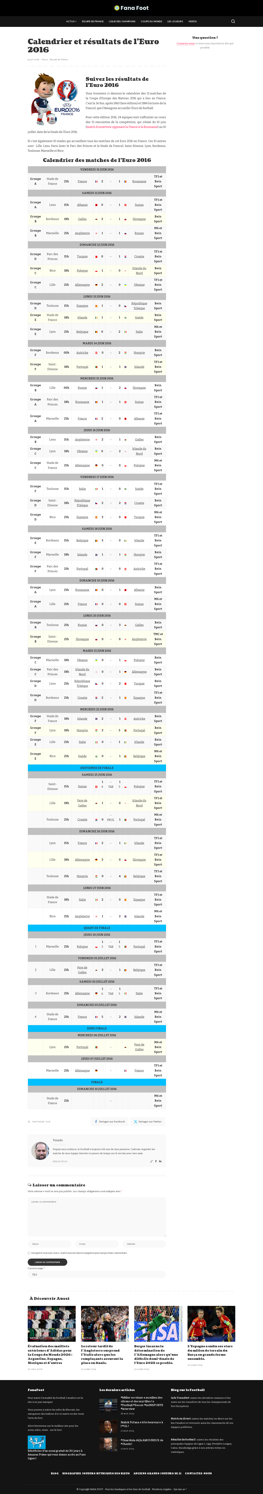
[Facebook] (156, 1161)
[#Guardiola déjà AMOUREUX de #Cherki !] (108, 1444)
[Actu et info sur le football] (131, 8)
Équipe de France (59, 59)
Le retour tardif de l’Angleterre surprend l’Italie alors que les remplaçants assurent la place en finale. (102, 1354)
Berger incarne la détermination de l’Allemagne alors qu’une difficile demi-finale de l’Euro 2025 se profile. (156, 1354)
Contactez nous (186, 43)
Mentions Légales (161, 1489)
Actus (45, 59)
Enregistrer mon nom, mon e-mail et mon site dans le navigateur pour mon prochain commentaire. (79, 1253)
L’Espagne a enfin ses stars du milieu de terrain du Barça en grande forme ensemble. (210, 1352)
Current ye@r (36, 1268)
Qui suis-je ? (180, 1489)
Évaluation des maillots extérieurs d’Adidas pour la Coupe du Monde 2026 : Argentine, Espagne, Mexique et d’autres (50, 1354)
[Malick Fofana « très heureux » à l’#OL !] (108, 1426)
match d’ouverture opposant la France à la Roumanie (122, 127)
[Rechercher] (233, 21)
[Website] (151, 1161)
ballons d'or (52, 1413)
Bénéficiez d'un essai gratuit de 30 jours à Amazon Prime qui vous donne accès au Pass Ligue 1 (57, 1454)
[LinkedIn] (160, 1161)
